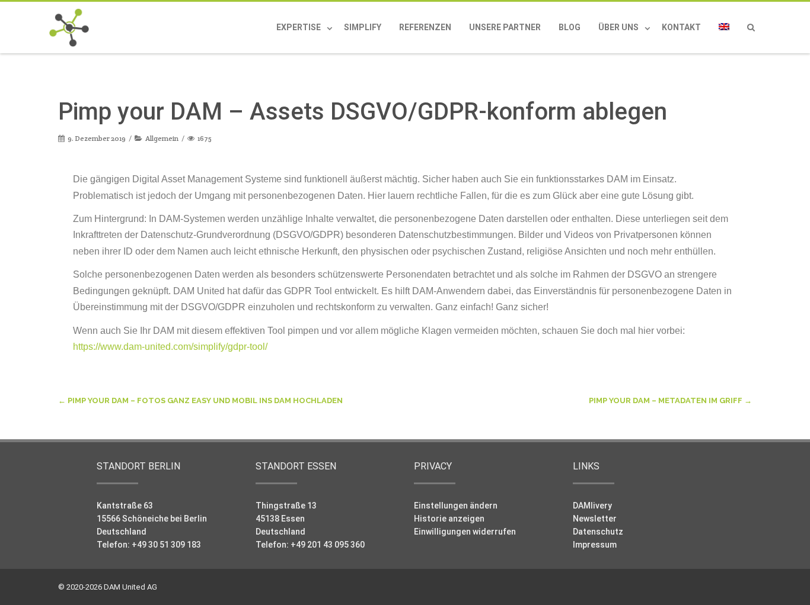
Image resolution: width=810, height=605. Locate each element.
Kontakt (681, 27)
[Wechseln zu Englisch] (724, 26)
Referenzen (425, 27)
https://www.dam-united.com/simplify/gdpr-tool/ (170, 347)
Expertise (298, 27)
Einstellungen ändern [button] (456, 505)
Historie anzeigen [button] (449, 518)
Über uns (618, 27)
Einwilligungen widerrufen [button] (465, 531)
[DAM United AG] (72, 27)
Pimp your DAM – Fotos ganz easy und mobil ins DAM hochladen (200, 400)
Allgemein (161, 138)
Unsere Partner (505, 27)
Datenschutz (598, 531)
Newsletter (595, 518)
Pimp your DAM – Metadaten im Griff (670, 400)
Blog (570, 27)
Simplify (362, 27)
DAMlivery (592, 505)
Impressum (595, 544)
